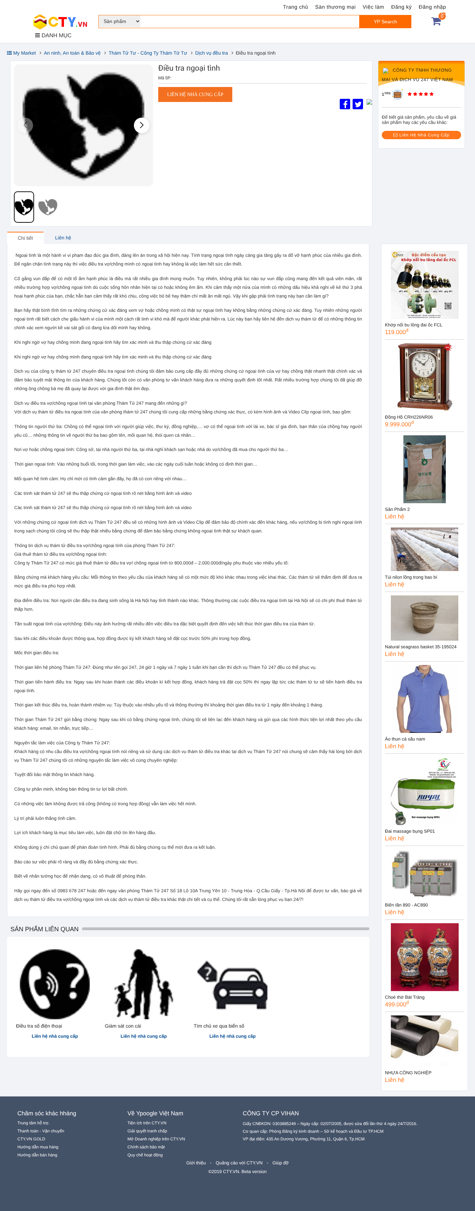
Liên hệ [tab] (63, 237)
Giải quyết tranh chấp (147, 1131)
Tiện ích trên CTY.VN (147, 1123)
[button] (142, 125)
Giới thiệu (196, 1162)
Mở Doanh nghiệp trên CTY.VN (156, 1139)
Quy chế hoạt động (145, 1155)
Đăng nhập (432, 7)
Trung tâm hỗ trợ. (33, 1123)
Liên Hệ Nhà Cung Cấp (423, 135)
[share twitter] (358, 104)
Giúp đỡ (281, 1162)
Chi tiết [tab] (25, 238)
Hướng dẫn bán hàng (37, 1155)
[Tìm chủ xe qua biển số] (232, 984)
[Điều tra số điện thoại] (55, 984)
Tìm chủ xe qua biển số (219, 1026)
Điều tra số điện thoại (39, 1026)
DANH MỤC (56, 36)
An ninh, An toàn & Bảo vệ (72, 53)
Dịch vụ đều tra (211, 53)
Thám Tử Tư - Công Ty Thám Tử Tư (147, 53)
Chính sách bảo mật (146, 1147)
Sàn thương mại (335, 7)
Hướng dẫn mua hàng (37, 1147)
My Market (24, 53)
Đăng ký (401, 7)
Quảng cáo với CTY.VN (239, 1162)
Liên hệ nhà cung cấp (195, 94)
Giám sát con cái (123, 1026)
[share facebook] (345, 104)
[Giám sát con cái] (144, 984)
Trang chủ (295, 7)
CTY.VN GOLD (31, 1139)
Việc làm (373, 7)
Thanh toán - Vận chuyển (40, 1131)
